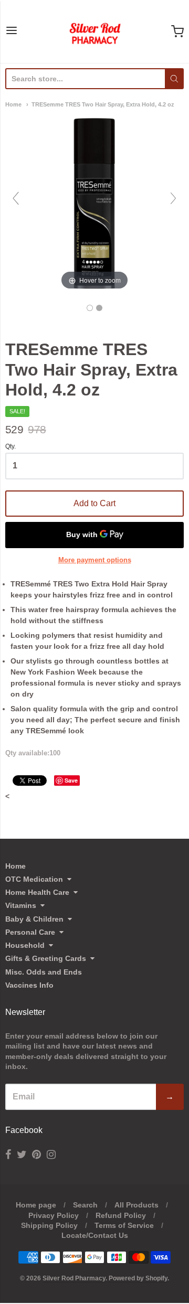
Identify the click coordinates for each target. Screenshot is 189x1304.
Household (25, 945)
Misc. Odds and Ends (43, 972)
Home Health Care (37, 892)
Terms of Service (124, 1225)
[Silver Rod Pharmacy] (94, 31)
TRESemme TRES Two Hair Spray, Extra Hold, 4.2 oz (103, 104)
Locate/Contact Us (94, 1235)
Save (71, 780)
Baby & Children (34, 919)
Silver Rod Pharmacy (74, 1278)
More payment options (94, 560)
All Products (136, 1205)
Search (85, 1205)
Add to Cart (95, 503)
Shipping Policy (49, 1225)
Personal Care (30, 932)
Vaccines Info (29, 985)
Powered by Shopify (138, 1278)
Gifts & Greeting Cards (45, 958)
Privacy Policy (53, 1215)
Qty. (10, 446)
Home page (36, 1205)
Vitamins (20, 905)
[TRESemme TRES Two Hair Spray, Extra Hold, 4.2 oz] (90, 308)
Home (13, 104)
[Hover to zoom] (94, 203)
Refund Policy (121, 1215)
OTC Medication (34, 879)
